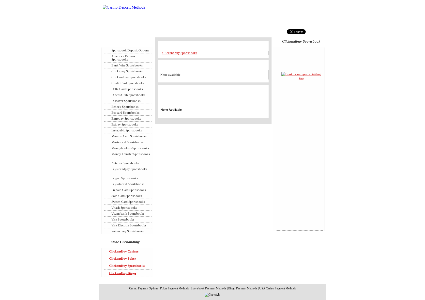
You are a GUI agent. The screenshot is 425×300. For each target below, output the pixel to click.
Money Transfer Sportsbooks (130, 154)
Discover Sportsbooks (125, 101)
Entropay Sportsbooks (126, 118)
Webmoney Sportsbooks (127, 231)
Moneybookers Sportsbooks (130, 148)
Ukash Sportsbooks (124, 207)
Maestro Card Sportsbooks (129, 136)
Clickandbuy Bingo (122, 273)
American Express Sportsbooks (123, 57)
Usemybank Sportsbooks (127, 213)
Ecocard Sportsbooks (125, 112)
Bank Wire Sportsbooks (127, 65)
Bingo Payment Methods (242, 288)
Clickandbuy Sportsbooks (179, 53)
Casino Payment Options (143, 288)
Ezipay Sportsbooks (124, 124)
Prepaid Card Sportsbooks (128, 190)
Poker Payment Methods (174, 288)
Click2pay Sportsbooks (127, 71)
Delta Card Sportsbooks (127, 89)
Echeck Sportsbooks (124, 107)
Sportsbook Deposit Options (130, 50)
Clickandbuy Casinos (123, 251)
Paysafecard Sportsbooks (127, 184)
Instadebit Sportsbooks (126, 130)
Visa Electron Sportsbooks (128, 225)
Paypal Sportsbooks (124, 178)
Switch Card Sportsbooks (128, 202)
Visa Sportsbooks (122, 219)
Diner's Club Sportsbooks (128, 95)
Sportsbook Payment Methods (208, 288)
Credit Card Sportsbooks (127, 83)
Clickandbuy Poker (122, 258)
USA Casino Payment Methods (277, 288)
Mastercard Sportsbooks (127, 142)
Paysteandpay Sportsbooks (129, 169)
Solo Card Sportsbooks (126, 196)
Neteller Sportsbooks (125, 163)
